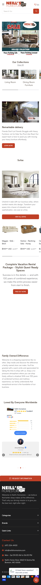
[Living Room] (10, 74)
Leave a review (20, 433)
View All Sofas (20, 217)
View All (20, 65)
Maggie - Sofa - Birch (8, 242)
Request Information (22, 478)
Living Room (10, 82)
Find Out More (20, 291)
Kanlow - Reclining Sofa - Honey (27, 242)
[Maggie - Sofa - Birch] (10, 229)
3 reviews (20, 450)
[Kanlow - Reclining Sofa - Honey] (28, 229)
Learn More (8, 145)
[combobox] (20, 11)
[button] (3, 454)
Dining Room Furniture (29, 83)
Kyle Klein (19, 448)
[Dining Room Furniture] (29, 74)
